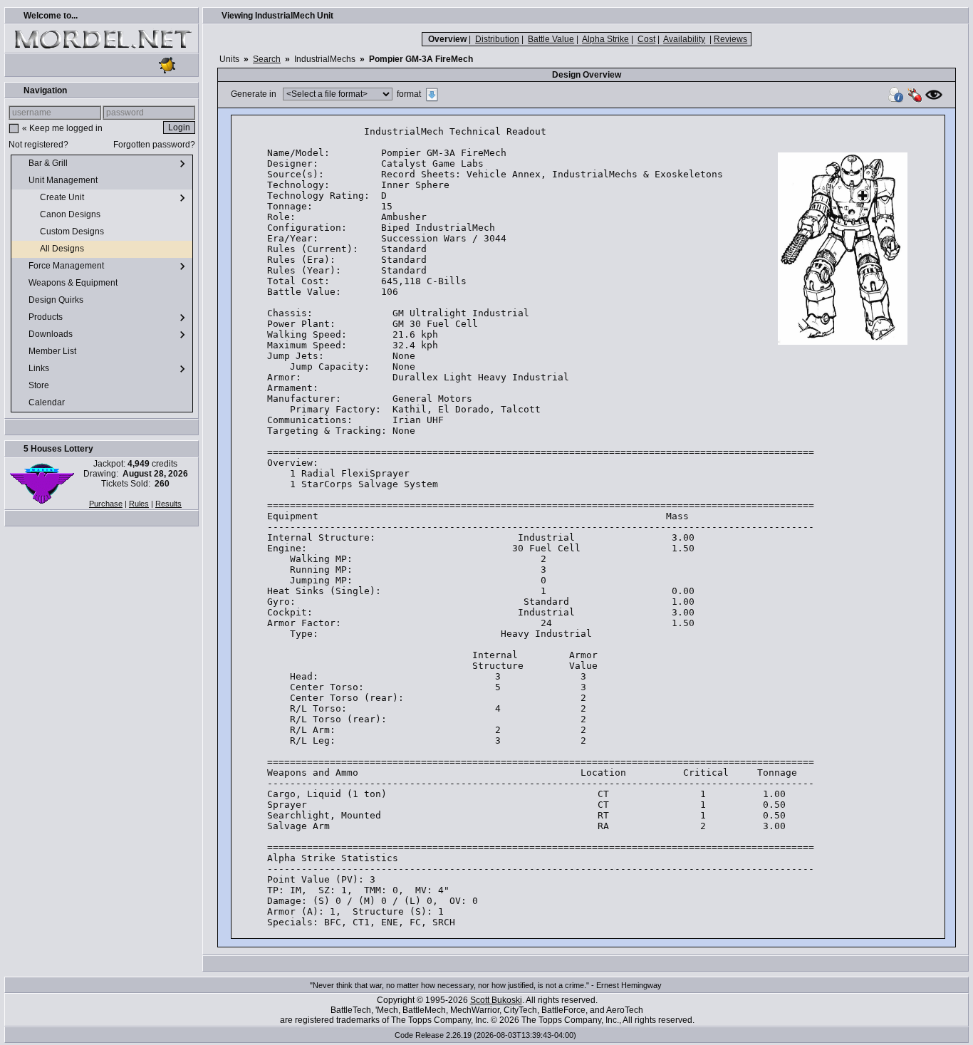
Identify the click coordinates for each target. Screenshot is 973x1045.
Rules (139, 503)
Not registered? (38, 145)
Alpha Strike (605, 39)
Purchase (106, 503)
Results (168, 503)
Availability (684, 39)
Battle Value (551, 39)
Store (39, 385)
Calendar (47, 402)
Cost (646, 39)
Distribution (497, 39)
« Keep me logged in (62, 128)
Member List (53, 351)
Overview (447, 39)
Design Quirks (56, 300)
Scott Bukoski (496, 1000)
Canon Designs (71, 214)
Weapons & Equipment (74, 283)
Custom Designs (73, 231)
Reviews (730, 39)
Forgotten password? (154, 145)
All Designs (63, 249)
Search (267, 59)
